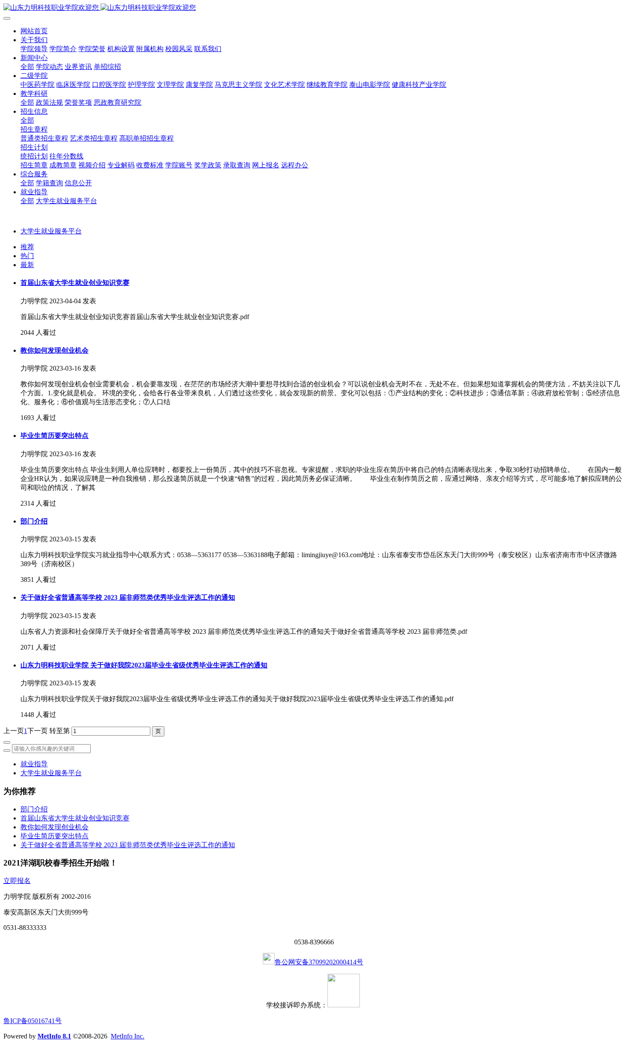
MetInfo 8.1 (54, 1036)
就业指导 (34, 764)
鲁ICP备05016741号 (32, 1020)
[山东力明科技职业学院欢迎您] (313, 7)
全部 (27, 66)
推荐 (27, 246)
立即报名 (17, 880)
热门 (27, 255)
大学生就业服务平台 (51, 231)
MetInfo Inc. (127, 1036)
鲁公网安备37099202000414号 (319, 962)
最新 (27, 264)
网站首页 (34, 31)
